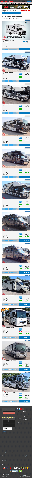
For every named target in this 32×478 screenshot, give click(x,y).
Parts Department (19, 452)
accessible (23, 475)
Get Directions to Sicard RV (5, 449)
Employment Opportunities (25, 455)
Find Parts (18, 451)
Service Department (12, 452)
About (24, 3)
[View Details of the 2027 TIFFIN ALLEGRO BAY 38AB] (16, 158)
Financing (12, 3)
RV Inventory (4, 451)
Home (2, 3)
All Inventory (4, 452)
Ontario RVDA (11, 473)
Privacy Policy (26, 456)
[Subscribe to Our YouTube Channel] (21, 409)
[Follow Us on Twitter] (19, 409)
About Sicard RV (26, 451)
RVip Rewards (26, 457)
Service (16, 3)
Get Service (11, 451)
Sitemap (4, 464)
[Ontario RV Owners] (22, 468)
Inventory (5, 3)
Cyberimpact (6, 416)
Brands (9, 3)
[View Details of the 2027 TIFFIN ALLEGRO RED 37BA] (16, 382)
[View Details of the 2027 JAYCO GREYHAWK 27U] (16, 94)
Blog (21, 3)
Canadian (8, 473)
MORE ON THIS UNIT (26, 112)
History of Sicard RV (27, 452)
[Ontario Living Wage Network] (20, 471)
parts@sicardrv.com (25, 414)
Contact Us (3, 459)
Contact (28, 3)
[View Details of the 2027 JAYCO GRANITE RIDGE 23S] (16, 221)
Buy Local (7, 474)
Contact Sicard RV (5, 460)
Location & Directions (5, 461)
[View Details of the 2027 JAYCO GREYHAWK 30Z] (16, 62)
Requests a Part (19, 454)
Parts (19, 3)
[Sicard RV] (2, 1)
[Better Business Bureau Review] (15, 471)
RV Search (4, 454)
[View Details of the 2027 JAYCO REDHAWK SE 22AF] (16, 30)
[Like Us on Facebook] (17, 409)
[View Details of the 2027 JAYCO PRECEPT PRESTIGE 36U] (16, 350)
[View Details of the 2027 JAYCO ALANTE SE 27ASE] (16, 317)
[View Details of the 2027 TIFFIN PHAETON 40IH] (16, 126)
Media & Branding (5, 463)
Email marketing (3, 416)
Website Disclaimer (26, 473)
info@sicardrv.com (25, 413)
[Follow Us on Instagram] (23, 409)
